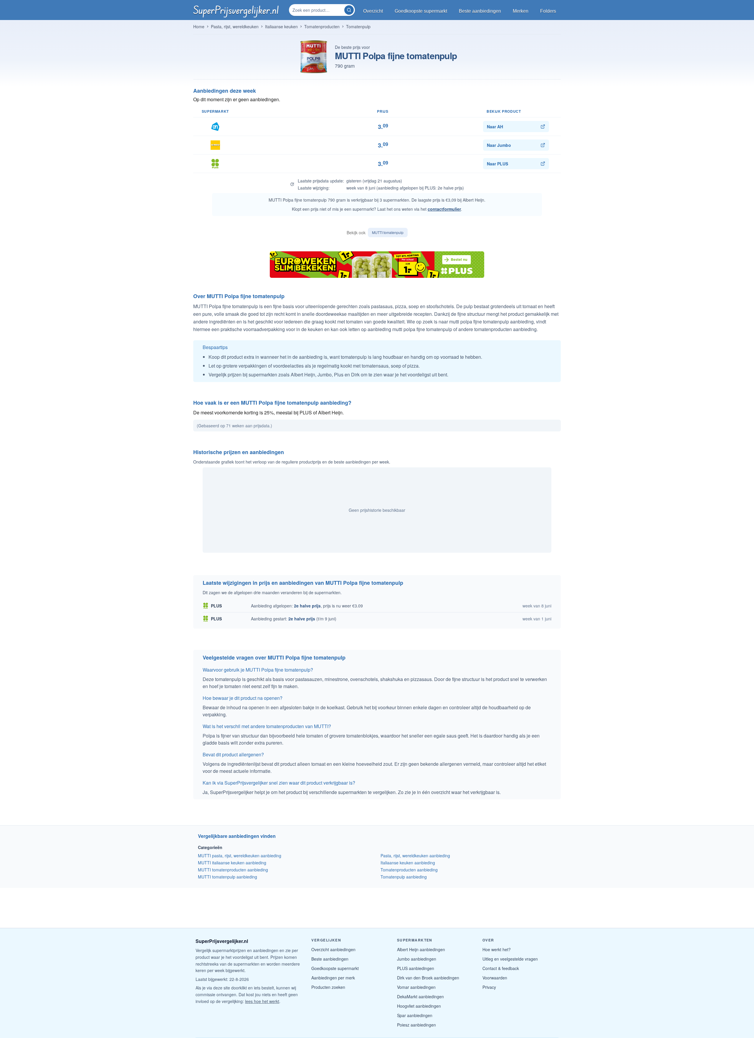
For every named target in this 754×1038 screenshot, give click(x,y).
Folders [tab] (548, 11)
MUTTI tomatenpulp (388, 232)
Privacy (489, 987)
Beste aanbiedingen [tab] (480, 11)
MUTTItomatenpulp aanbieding (227, 877)
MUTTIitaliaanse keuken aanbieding (232, 863)
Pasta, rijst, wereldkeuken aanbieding (415, 855)
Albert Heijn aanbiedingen (421, 949)
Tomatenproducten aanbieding (409, 870)
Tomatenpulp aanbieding (404, 877)
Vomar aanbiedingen (416, 987)
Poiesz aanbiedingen (416, 1025)
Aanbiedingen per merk (333, 978)
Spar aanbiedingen (414, 1015)
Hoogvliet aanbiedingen (419, 1006)
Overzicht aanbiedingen (333, 949)
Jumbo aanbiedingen (416, 959)
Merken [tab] (520, 11)
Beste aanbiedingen (329, 959)
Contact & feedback (500, 968)
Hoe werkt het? (496, 949)
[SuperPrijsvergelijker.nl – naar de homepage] (236, 10)
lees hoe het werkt (262, 1001)
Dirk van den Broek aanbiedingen (428, 978)
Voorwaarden (494, 978)
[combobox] (317, 10)
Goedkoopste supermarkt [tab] (421, 11)
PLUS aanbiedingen (415, 968)
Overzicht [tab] (373, 11)
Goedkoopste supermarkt (335, 968)
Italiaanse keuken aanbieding (408, 863)
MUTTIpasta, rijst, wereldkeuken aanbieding (239, 855)
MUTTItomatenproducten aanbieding (233, 870)
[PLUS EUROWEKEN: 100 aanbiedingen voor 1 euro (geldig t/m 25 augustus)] (377, 264)
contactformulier (444, 209)
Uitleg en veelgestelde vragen (510, 959)
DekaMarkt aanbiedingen (420, 996)
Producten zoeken (328, 987)
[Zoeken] (349, 10)
